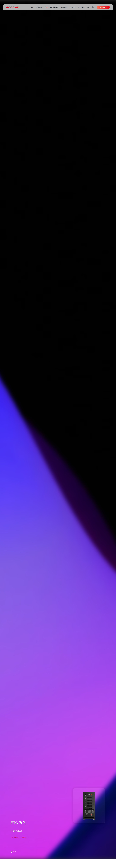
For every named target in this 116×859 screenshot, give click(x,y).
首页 (32, 7)
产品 (46, 7)
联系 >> (24, 837)
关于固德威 (39, 7)
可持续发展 (81, 7)
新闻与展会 (64, 7)
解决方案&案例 (54, 7)
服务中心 (72, 7)
